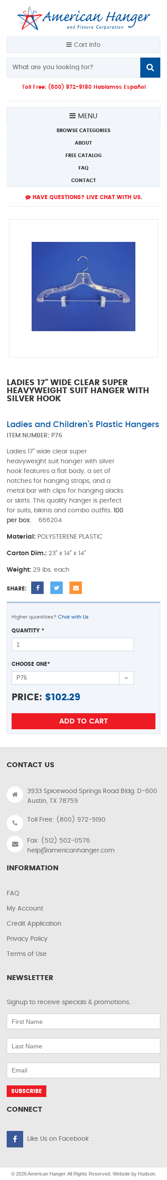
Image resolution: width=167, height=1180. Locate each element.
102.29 (65, 697)
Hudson (146, 1173)
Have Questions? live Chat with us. (86, 197)
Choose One (31, 664)
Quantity (28, 630)
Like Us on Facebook (58, 1139)
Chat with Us (73, 617)
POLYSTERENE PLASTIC (70, 537)
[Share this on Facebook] (37, 588)
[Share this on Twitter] (56, 588)
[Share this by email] (75, 588)
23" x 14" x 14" (67, 553)
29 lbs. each (51, 570)
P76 (56, 435)
